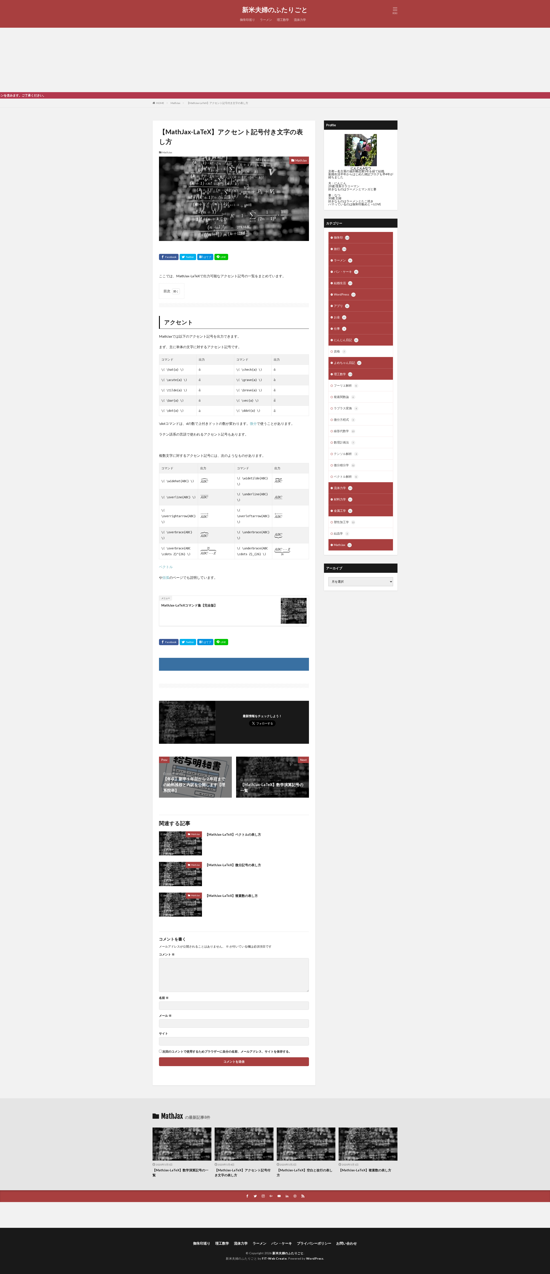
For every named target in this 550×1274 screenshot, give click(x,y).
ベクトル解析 (345, 476)
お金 (339, 317)
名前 (164, 997)
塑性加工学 (344, 522)
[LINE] (221, 257)
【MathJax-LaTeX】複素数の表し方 (231, 896)
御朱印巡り (247, 19)
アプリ (341, 306)
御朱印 (341, 237)
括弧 (165, 577)
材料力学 (342, 499)
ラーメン (266, 19)
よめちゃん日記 (347, 362)
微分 (253, 423)
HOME (160, 103)
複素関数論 (344, 397)
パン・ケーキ (346, 271)
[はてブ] (205, 257)
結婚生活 (342, 283)
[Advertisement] (275, 60)
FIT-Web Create (274, 1258)
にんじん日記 (346, 340)
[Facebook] (169, 257)
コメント (167, 954)
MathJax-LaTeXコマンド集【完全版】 (189, 605)
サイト (163, 1033)
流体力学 (300, 19)
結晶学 (341, 533)
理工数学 (283, 19)
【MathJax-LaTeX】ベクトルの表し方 (233, 834)
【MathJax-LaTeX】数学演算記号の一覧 (180, 1172)
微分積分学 (344, 465)
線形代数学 (344, 431)
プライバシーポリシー (314, 1243)
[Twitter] (188, 257)
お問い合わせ (346, 1243)
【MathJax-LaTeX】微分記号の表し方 (233, 865)
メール (165, 1015)
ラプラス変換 (345, 408)
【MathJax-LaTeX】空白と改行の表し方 (305, 1172)
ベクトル (166, 567)
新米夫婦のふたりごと (275, 9)
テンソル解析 (345, 454)
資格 (339, 351)
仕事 (339, 328)
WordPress (344, 294)
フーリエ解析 (345, 385)
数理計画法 (344, 442)
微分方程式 (344, 419)
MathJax (175, 103)
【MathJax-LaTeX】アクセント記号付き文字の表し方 (217, 103)
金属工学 (342, 510)
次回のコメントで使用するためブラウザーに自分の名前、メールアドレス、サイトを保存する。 (227, 1051)
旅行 (340, 249)
